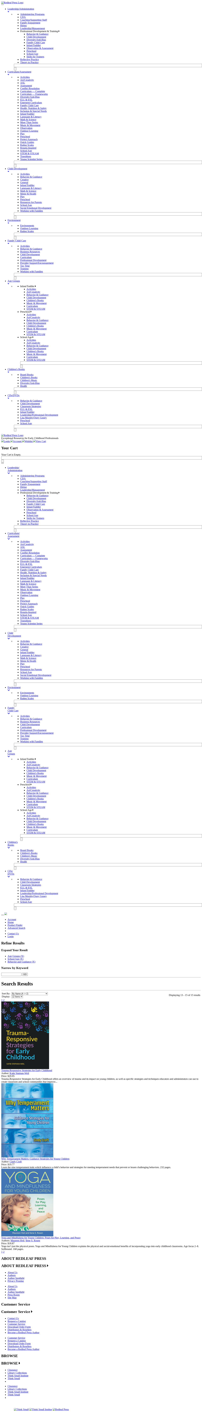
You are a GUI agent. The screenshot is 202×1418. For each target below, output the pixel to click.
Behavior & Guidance (37, 34)
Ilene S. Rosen (33, 1240)
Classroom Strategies (30, 406)
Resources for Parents (31, 202)
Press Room (14, 1294)
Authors (12, 1275)
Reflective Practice (29, 59)
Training (24, 268)
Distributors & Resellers (19, 1329)
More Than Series (29, 122)
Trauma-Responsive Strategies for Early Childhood (26, 1070)
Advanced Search (16, 928)
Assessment (26, 85)
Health (23, 386)
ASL (22, 82)
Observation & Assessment (40, 48)
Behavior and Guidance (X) (21, 961)
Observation (26, 128)
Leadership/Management (32, 28)
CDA (23, 17)
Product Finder (15, 925)
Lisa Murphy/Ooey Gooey (33, 417)
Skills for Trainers (35, 56)
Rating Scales (27, 145)
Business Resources (30, 251)
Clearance (13, 1370)
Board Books (26, 374)
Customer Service (16, 1324)
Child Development (36, 37)
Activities (25, 77)
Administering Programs (32, 14)
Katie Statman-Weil (19, 1073)
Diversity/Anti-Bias (36, 39)
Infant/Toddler (34, 45)
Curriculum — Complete (32, 91)
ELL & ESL (26, 99)
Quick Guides (27, 142)
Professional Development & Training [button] (39, 31)
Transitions (25, 156)
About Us (12, 1272)
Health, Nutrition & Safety (33, 108)
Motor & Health (28, 193)
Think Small (14, 1378)
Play (22, 133)
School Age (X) (15, 959)
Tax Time (25, 265)
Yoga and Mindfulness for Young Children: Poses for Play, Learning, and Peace (40, 1237)
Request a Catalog (17, 1321)
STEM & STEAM (29, 153)
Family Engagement (30, 22)
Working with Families (31, 210)
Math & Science (28, 119)
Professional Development (33, 260)
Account (12, 919)
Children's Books (35, 300)
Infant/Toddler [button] (27, 286)
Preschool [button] (25, 311)
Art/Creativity (27, 80)
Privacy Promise (16, 1281)
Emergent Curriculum (31, 102)
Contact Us (13, 933)
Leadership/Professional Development (39, 415)
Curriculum (26, 257)
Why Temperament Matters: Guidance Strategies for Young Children (35, 1158)
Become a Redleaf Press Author (23, 1332)
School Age (32, 54)
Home (11, 922)
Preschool (31, 51)
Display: (6, 996)
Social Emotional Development (35, 208)
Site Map (12, 1297)
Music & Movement (30, 125)
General (24, 182)
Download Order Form (19, 1327)
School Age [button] (26, 337)
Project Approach (29, 139)
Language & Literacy (31, 116)
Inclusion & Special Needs (33, 111)
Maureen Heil (17, 1240)
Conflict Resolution (30, 88)
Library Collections (17, 1372)
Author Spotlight (16, 1278)
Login (11, 936)
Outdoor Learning (29, 131)
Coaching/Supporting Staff (33, 20)
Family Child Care (36, 42)
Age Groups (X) (16, 956)
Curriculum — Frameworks (34, 94)
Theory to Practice (29, 62)
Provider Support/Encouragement (36, 263)
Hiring (23, 25)
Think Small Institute (18, 1375)
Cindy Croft (16, 1161)
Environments (27, 225)
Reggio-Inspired (28, 148)
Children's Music (28, 380)
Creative (24, 179)
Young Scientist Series (31, 159)
